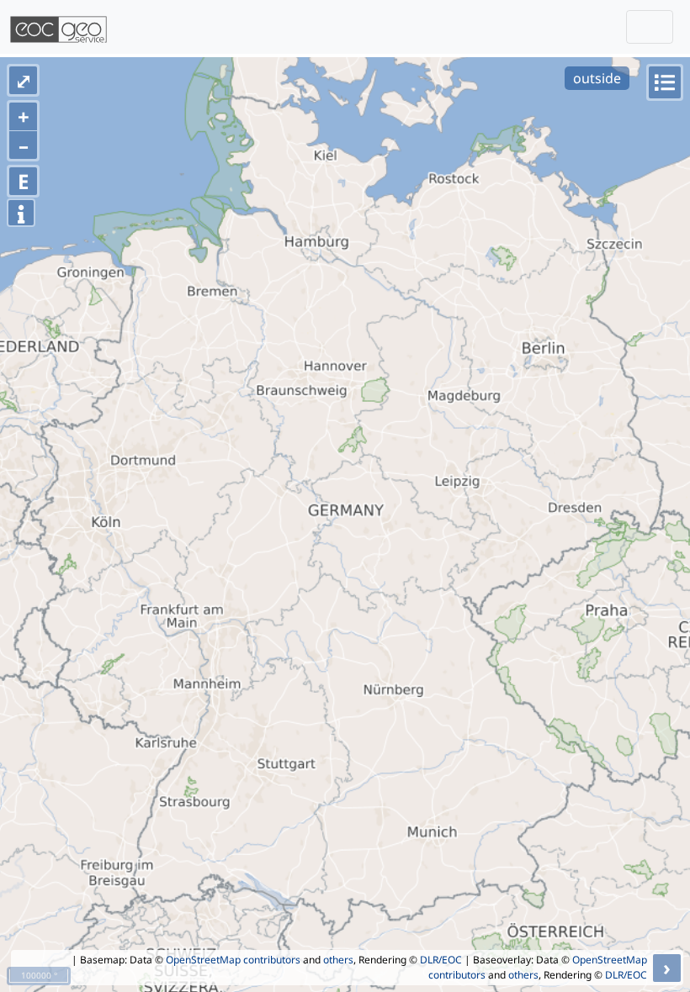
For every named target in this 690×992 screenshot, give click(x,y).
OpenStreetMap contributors (233, 959)
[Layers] (665, 82)
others (338, 959)
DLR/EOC (441, 959)
